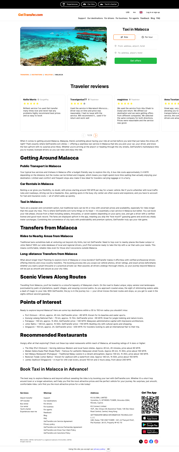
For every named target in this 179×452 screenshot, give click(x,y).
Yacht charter (25, 409)
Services (24, 393)
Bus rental (24, 404)
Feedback (144, 18)
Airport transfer (26, 398)
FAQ (158, 18)
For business (122, 18)
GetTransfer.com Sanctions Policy (57, 433)
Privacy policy (49, 424)
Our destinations (95, 18)
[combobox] (137, 46)
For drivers (109, 18)
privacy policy (99, 449)
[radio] (24, 103)
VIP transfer (25, 401)
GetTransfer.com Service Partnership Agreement (63, 427)
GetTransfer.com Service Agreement (58, 421)
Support (82, 18)
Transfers (24, 75)
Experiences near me (28, 411)
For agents (134, 18)
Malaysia (49, 75)
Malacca (59, 75)
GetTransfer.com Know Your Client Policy (60, 430)
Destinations (37, 75)
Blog (153, 18)
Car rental (24, 406)
